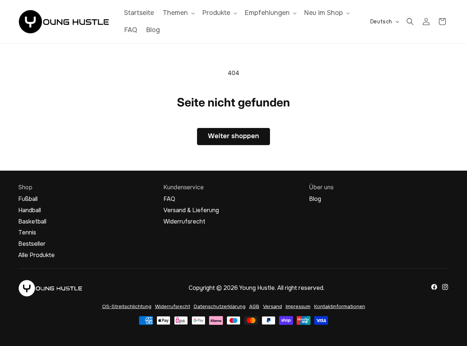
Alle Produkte (36, 255)
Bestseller (32, 244)
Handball (29, 210)
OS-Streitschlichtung (126, 306)
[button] (178, 13)
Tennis (27, 232)
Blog (315, 199)
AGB (254, 306)
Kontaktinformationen (339, 306)
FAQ (169, 199)
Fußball (28, 199)
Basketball (32, 221)
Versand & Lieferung (191, 210)
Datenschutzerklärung (220, 306)
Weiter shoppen (233, 136)
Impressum (298, 306)
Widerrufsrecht (184, 221)
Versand (272, 306)
